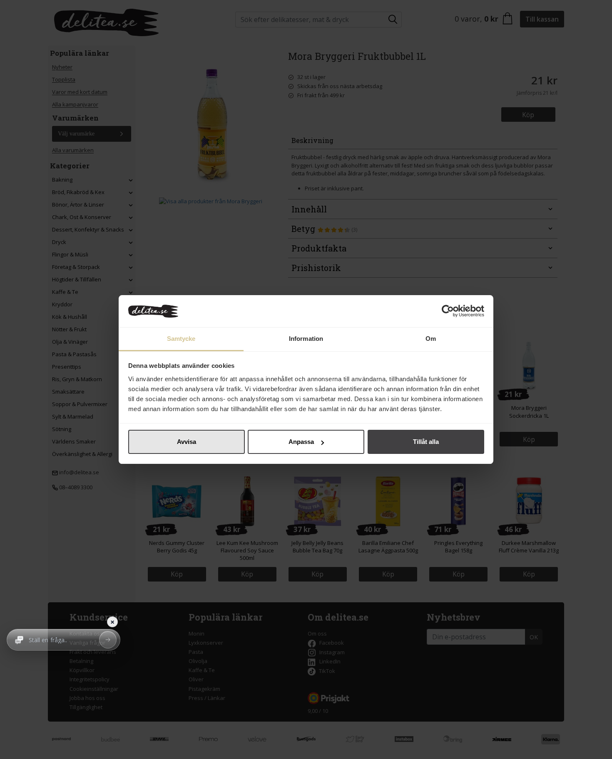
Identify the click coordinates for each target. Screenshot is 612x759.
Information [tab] (306, 338)
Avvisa (186, 441)
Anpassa (301, 441)
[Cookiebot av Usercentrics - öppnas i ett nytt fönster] (447, 311)
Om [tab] (430, 338)
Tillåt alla (426, 441)
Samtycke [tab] (181, 338)
